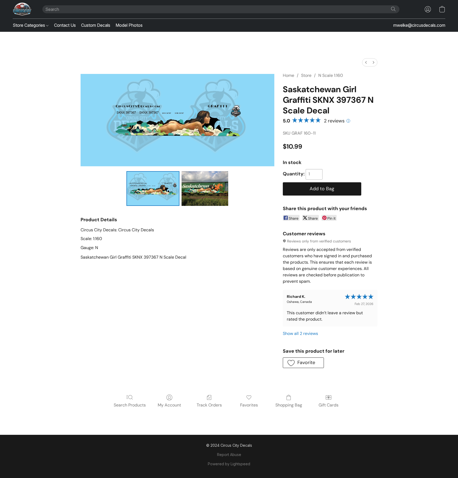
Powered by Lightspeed (229, 464)
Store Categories (29, 25)
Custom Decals (95, 25)
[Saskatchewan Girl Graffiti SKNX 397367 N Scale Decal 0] (152, 188)
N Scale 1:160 (330, 75)
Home (288, 75)
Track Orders (209, 405)
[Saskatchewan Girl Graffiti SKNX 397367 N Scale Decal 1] (205, 188)
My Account (169, 405)
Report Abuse (229, 454)
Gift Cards (328, 405)
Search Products (130, 405)
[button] (22, 9)
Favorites (249, 405)
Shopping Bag (288, 405)
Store (306, 75)
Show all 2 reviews (300, 333)
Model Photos (129, 25)
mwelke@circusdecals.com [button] (419, 25)
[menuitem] (366, 62)
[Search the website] (393, 9)
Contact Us (65, 25)
